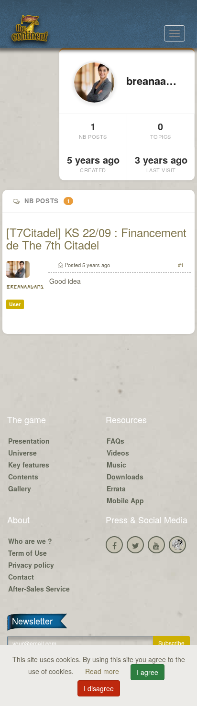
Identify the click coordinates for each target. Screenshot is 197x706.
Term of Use (27, 553)
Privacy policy (31, 565)
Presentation (29, 441)
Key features (28, 464)
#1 (181, 265)
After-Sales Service (39, 588)
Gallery (19, 488)
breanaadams (25, 287)
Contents (23, 476)
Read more (103, 671)
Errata (116, 488)
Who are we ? (30, 541)
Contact (21, 576)
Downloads (125, 476)
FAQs (115, 441)
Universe (22, 452)
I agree (147, 672)
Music (116, 464)
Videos (118, 452)
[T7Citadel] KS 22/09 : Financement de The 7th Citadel (96, 238)
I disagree (99, 688)
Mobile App (125, 500)
